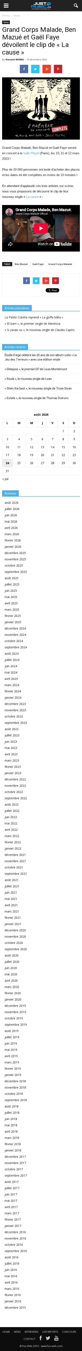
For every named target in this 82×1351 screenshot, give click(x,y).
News (6, 22)
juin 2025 (11, 591)
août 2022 (12, 804)
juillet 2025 (12, 584)
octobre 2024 (14, 641)
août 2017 (12, 1182)
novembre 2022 (15, 786)
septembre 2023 (16, 723)
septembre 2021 (16, 874)
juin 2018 (11, 1119)
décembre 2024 (15, 628)
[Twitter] (48, 1339)
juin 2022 (11, 817)
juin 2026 (11, 515)
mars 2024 (12, 685)
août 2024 (12, 653)
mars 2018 (12, 1138)
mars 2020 (12, 987)
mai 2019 (11, 1050)
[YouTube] (56, 1339)
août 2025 (12, 578)
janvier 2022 (13, 848)
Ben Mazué (21, 264)
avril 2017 (11, 1207)
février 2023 (13, 767)
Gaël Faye (38, 264)
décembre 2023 (15, 704)
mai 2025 (11, 597)
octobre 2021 (14, 867)
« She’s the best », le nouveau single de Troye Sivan (38, 388)
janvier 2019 (13, 1075)
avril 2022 (11, 830)
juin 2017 (11, 1194)
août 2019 (12, 1031)
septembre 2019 (16, 1025)
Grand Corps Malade (60, 264)
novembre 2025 (15, 559)
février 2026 (13, 540)
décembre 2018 (15, 1081)
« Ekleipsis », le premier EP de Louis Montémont (36, 369)
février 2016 (13, 1295)
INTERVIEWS (31, 1332)
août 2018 (12, 1106)
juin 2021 (11, 892)
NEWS (17, 1332)
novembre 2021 (15, 861)
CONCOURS (69, 1332)
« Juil (5, 479)
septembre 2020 (16, 949)
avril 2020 (11, 980)
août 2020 (12, 955)
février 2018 (13, 1144)
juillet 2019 (12, 1037)
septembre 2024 (16, 647)
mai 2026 (11, 521)
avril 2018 (11, 1131)
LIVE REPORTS (50, 1332)
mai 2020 (11, 974)
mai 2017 (11, 1201)
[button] (76, 5)
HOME (6, 1332)
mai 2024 (11, 672)
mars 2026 (12, 534)
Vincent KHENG (14, 59)
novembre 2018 (15, 1087)
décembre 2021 (15, 855)
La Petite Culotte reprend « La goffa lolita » (34, 317)
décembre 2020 (15, 930)
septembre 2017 (16, 1175)
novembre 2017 (15, 1163)
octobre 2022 (14, 792)
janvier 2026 (13, 547)
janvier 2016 (13, 1301)
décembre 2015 (15, 1307)
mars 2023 (12, 760)
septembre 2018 (16, 1100)
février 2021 (13, 918)
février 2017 (13, 1219)
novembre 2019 (15, 1012)
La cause (32, 197)
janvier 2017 (13, 1226)
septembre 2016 (16, 1251)
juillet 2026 (12, 509)
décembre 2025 (15, 553)
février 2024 (13, 691)
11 (19, 447)
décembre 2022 (15, 779)
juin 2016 (11, 1270)
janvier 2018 (13, 1150)
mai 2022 (11, 823)
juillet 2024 (12, 660)
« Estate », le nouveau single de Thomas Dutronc (37, 398)
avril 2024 (11, 679)
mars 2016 (12, 1289)
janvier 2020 (13, 999)
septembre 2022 (16, 798)
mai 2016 (11, 1276)
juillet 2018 (12, 1113)
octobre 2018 (14, 1094)
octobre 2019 (14, 1018)
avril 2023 (11, 754)
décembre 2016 (15, 1232)
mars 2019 (12, 1062)
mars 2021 (12, 911)
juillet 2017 (12, 1188)
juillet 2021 (12, 886)
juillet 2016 (12, 1263)
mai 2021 (11, 899)
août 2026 (12, 503)
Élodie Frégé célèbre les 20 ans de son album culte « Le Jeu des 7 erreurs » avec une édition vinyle (41, 357)
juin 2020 (11, 968)
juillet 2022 (12, 811)
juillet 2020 (12, 962)
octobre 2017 (14, 1169)
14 (52, 447)
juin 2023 (11, 742)
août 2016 (12, 1257)
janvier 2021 (13, 924)
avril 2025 (11, 603)
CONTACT (30, 1339)
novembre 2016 (15, 1238)
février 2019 (13, 1069)
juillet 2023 (12, 735)
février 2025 (13, 616)
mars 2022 (12, 836)
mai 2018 (11, 1125)
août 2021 (12, 880)
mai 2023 (11, 748)
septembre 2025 (16, 572)
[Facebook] (41, 1339)
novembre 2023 (15, 710)
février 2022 (13, 842)
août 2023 (12, 729)
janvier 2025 (13, 622)
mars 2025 (12, 609)
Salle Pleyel (31, 153)
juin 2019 (11, 1043)
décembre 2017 (15, 1157)
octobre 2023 (14, 716)
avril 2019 (11, 1056)
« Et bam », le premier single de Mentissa (32, 324)
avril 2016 (11, 1282)
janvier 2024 (13, 698)
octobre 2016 (14, 1245)
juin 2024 (11, 666)
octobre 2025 (14, 565)
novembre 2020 (15, 936)
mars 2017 (12, 1213)
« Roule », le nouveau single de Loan (28, 378)
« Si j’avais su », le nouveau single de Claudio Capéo (40, 330)
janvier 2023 (13, 773)
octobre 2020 (14, 943)
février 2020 (13, 993)
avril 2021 (11, 905)
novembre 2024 (15, 635)
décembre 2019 (15, 1006)
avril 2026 (11, 528)
